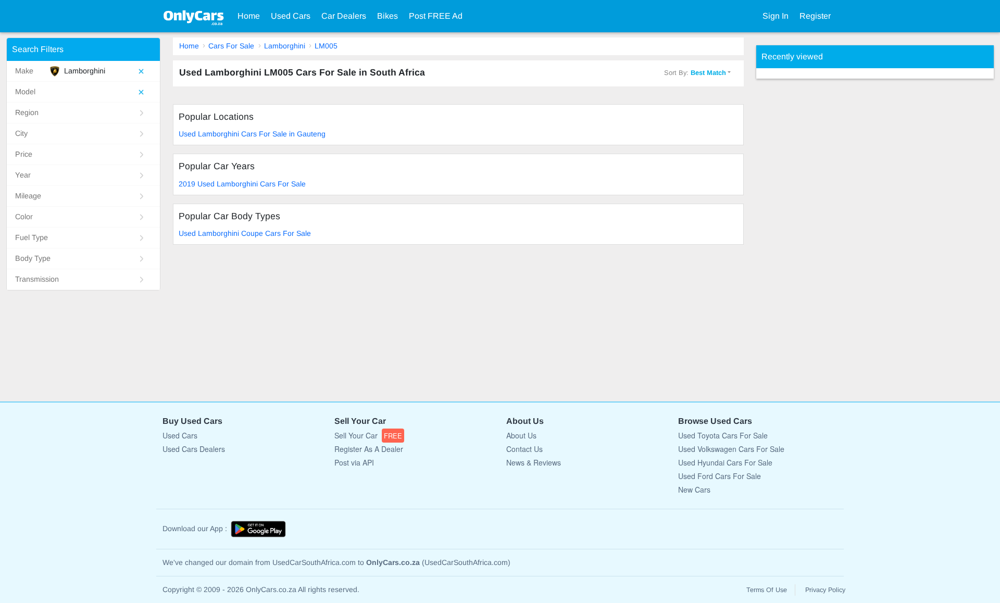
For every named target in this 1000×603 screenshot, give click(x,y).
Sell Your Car (368, 435)
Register (815, 15)
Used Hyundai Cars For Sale (725, 462)
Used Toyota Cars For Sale (723, 435)
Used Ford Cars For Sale (719, 476)
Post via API (354, 462)
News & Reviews (533, 462)
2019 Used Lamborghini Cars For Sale (242, 184)
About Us (521, 435)
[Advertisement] (834, 235)
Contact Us (524, 449)
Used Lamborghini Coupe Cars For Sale (245, 233)
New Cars (694, 489)
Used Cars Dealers (193, 449)
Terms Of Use (766, 590)
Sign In (775, 15)
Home (249, 15)
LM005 (326, 46)
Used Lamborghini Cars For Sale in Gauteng (252, 134)
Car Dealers (343, 15)
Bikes (387, 15)
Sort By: (695, 73)
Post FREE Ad (436, 15)
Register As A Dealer (368, 449)
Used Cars (290, 15)
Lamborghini (284, 46)
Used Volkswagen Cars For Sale (731, 449)
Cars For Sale (231, 46)
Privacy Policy (825, 590)
